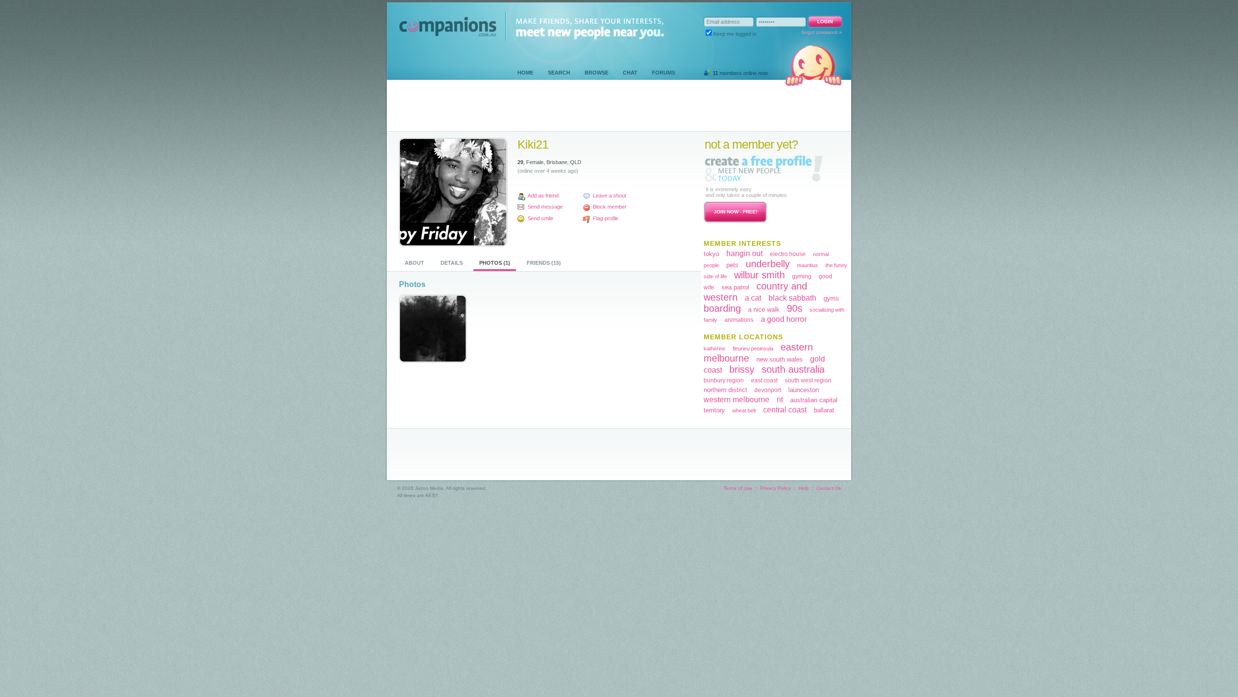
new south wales (779, 359)
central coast (785, 410)
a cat (753, 298)
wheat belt (744, 410)
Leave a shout (609, 195)
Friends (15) (544, 263)
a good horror (784, 319)
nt (780, 399)
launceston (803, 390)
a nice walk (764, 309)
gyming (801, 276)
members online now (740, 73)
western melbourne (736, 399)
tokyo (711, 254)
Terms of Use (737, 488)
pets (732, 265)
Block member (610, 207)
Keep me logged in (734, 34)
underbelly (768, 263)
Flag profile (606, 218)
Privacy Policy (775, 488)
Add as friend (543, 195)
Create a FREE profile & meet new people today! (764, 168)
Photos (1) (494, 263)
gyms (831, 298)
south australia (793, 369)
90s (794, 308)
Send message (545, 207)
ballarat (824, 410)
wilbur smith (759, 275)
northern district (725, 390)
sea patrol (735, 287)
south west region (808, 380)
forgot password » (822, 32)
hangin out (744, 253)
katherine (714, 348)
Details (452, 263)
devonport (767, 390)
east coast (764, 380)
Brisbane (556, 162)
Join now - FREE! (735, 211)
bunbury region (724, 380)
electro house (788, 254)
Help (803, 488)
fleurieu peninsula (753, 348)
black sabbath (792, 298)
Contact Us (828, 488)
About (414, 263)
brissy (741, 369)
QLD (575, 162)
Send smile (540, 218)
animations (738, 320)
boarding (722, 308)
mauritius (807, 265)
